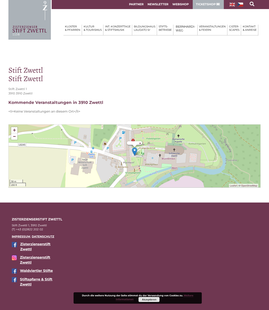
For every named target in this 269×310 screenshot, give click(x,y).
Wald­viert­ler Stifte (36, 270)
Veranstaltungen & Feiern (212, 28)
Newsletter (158, 4)
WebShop (180, 4)
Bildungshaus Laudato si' (144, 28)
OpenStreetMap (249, 185)
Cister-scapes (234, 28)
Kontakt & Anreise (250, 28)
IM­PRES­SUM (21, 236)
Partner (136, 4)
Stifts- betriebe (165, 28)
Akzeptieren (149, 299)
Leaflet (233, 185)
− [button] (14, 136)
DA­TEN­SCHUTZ (43, 236)
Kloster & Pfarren (72, 28)
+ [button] (14, 130)
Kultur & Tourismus (93, 28)
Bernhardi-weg (185, 28)
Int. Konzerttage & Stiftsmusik (118, 28)
